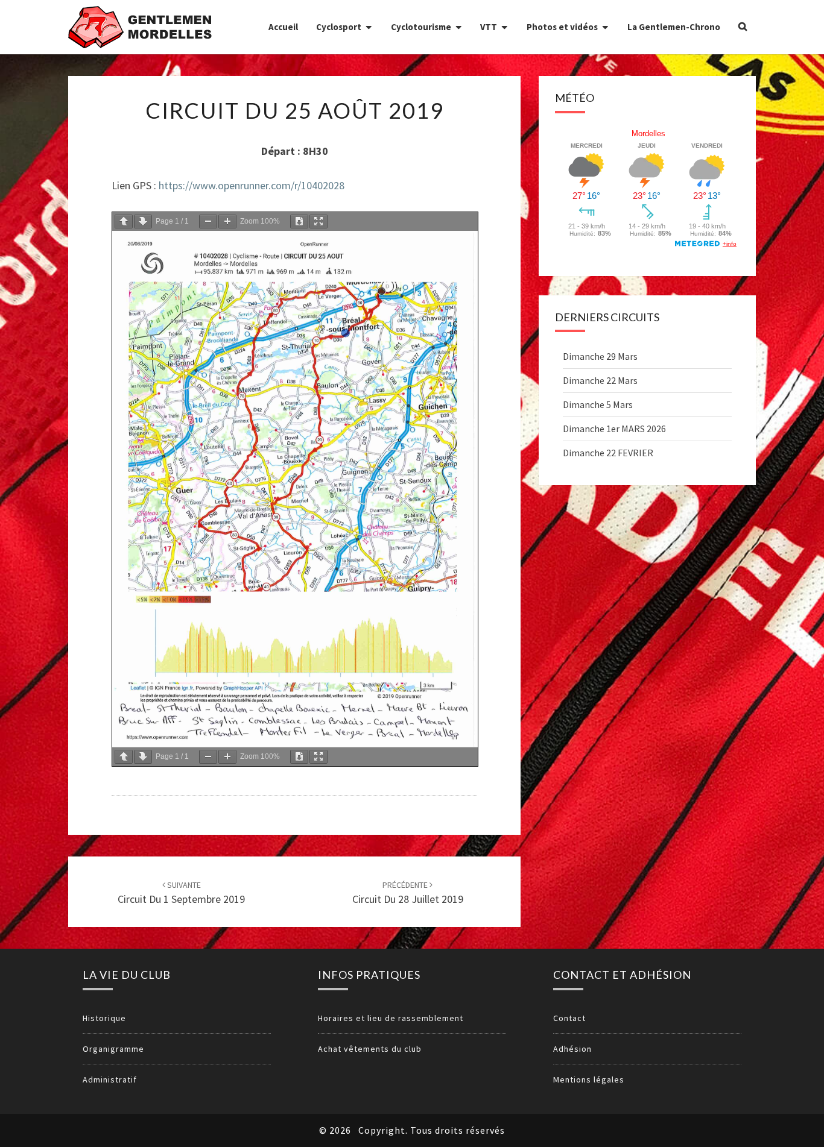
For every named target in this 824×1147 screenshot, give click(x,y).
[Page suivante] (143, 221)
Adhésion (572, 1048)
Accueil (283, 27)
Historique (104, 1018)
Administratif (110, 1079)
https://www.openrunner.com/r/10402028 (251, 185)
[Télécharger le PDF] (299, 221)
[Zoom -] (208, 221)
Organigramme (113, 1048)
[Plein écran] (318, 221)
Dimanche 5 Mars (598, 404)
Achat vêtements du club (370, 1048)
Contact (569, 1018)
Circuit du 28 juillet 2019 (407, 893)
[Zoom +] (227, 221)
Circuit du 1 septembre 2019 (181, 893)
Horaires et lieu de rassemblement (390, 1018)
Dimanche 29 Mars (600, 356)
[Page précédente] (124, 221)
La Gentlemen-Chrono (673, 27)
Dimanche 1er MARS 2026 (614, 429)
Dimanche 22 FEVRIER (608, 453)
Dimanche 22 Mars (600, 380)
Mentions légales (588, 1079)
